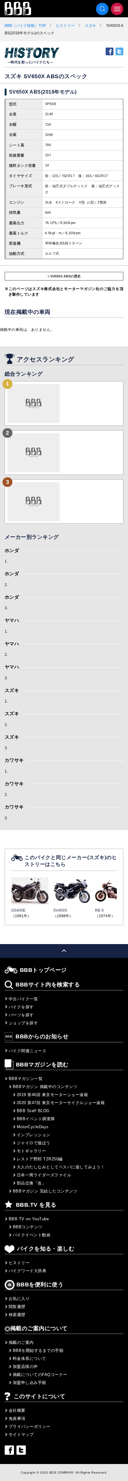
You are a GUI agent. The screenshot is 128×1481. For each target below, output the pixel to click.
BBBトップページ (43, 970)
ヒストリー (65, 25)
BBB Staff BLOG (33, 1110)
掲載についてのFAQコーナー (40, 1374)
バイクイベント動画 (31, 1235)
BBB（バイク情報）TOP (25, 25)
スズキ (90, 25)
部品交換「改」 (31, 1183)
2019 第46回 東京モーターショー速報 (52, 1094)
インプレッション (33, 1135)
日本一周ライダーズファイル (44, 1175)
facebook (109, 51)
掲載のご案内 (21, 1342)
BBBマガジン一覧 (26, 1078)
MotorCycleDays (33, 1126)
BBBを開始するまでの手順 (38, 1350)
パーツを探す (21, 1015)
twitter (119, 51)
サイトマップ (21, 1434)
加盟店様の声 (25, 1366)
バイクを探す (21, 1007)
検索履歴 (17, 1314)
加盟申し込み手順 (29, 1382)
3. (6, 608)
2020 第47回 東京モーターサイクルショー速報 (61, 1102)
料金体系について (29, 1358)
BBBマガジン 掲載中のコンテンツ (45, 1086)
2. (6, 585)
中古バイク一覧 (23, 999)
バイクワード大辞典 (27, 1270)
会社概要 (17, 1410)
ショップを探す (23, 1023)
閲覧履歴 (17, 1306)
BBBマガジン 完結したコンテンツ (45, 1191)
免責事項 (17, 1418)
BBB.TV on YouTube (29, 1219)
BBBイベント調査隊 (36, 1118)
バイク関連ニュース (27, 1051)
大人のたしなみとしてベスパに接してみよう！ (61, 1167)
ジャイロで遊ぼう (33, 1143)
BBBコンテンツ (28, 1227)
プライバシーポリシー (30, 1426)
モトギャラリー (31, 1151)
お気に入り (19, 1298)
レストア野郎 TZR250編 (40, 1159)
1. (6, 561)
